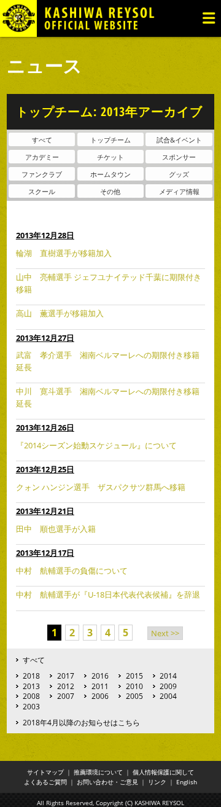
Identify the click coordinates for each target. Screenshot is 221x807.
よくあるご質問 (45, 782)
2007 (65, 696)
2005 (134, 696)
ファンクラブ (41, 174)
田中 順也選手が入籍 (56, 528)
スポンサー (179, 157)
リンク (157, 782)
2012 (65, 686)
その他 (110, 191)
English (186, 782)
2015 (134, 675)
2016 (100, 675)
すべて (42, 139)
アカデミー (42, 157)
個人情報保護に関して (163, 772)
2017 (65, 675)
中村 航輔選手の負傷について (72, 570)
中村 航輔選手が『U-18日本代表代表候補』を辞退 (108, 594)
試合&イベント (179, 139)
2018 (31, 675)
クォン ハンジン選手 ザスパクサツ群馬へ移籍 (100, 487)
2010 (134, 686)
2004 (168, 696)
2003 (31, 706)
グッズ (179, 174)
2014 (168, 675)
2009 (168, 686)
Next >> (165, 633)
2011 (100, 686)
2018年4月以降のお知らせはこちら (81, 722)
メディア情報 (179, 191)
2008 (31, 696)
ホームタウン (110, 174)
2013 (31, 686)
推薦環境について (98, 772)
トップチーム (110, 139)
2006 (100, 696)
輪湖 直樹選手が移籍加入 (64, 253)
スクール (41, 191)
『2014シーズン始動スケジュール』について (96, 445)
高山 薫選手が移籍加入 (60, 313)
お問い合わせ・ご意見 (107, 782)
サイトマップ (45, 772)
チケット (110, 157)
